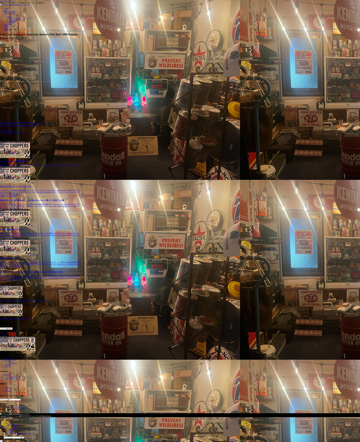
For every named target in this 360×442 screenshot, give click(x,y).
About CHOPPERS (10, 360)
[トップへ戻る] (1, 441)
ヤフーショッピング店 (12, 377)
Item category (13, 363)
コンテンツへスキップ (7, 1)
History (10, 361)
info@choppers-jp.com (20, 407)
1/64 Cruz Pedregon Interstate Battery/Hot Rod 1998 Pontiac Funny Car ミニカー (24, 123)
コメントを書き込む (6, 328)
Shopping (8, 365)
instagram (8, 387)
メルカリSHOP (9, 379)
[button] (22, 438)
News (3, 130)
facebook (8, 391)
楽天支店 (7, 375)
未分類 (8, 130)
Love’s (6, 366)
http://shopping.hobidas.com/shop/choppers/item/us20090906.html (19, 125)
